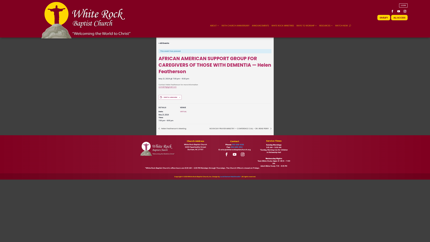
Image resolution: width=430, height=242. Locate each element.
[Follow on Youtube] (398, 11)
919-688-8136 (238, 144)
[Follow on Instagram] (405, 11)
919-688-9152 (237, 147)
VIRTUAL (183, 111)
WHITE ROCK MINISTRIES (282, 25)
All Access (399, 17)
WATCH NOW (341, 25)
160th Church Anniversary (235, 25)
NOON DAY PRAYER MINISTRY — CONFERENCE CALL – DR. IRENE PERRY (239, 128)
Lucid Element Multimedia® (230, 177)
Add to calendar (170, 97)
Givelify (384, 17)
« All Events (164, 43)
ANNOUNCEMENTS (260, 25)
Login (403, 5)
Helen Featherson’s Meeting (173, 128)
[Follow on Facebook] (392, 11)
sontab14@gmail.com (167, 87)
